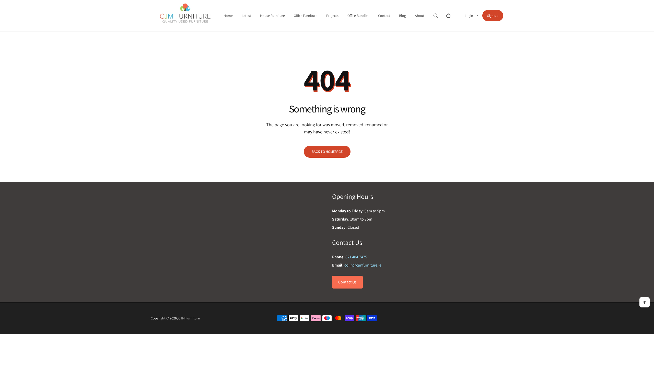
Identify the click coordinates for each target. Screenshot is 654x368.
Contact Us (347, 282)
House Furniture (272, 15)
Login (469, 15)
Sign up (492, 15)
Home (228, 15)
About (419, 15)
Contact (384, 15)
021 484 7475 (356, 257)
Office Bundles (358, 15)
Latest (246, 15)
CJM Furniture (189, 318)
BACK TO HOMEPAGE (327, 151)
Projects (332, 15)
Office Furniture (305, 15)
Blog (402, 15)
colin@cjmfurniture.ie (362, 265)
